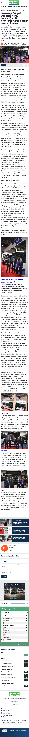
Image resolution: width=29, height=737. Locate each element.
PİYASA (10, 6)
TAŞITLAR (19, 722)
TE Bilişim (11, 547)
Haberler (3, 10)
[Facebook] (12, 705)
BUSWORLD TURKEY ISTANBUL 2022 (15, 10)
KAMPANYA (16, 6)
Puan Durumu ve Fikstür (8, 712)
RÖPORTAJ (24, 6)
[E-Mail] (10, 550)
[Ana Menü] (1, 2)
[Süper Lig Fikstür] (27, 649)
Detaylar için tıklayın (14, 644)
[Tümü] (27, 603)
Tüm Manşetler (6, 713)
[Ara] (26, 2)
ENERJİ (10, 723)
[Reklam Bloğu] (14, 591)
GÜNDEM (3, 6)
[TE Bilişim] (4, 548)
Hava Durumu (6, 708)
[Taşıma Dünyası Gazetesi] (14, 2)
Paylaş (4, 65)
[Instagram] (17, 705)
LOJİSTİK (13, 722)
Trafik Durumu (6, 710)
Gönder (4, 576)
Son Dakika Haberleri (7, 715)
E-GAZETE (4, 723)
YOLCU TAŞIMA (5, 722)
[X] (14, 705)
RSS (5, 730)
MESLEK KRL (16, 723)
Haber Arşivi (5, 716)
